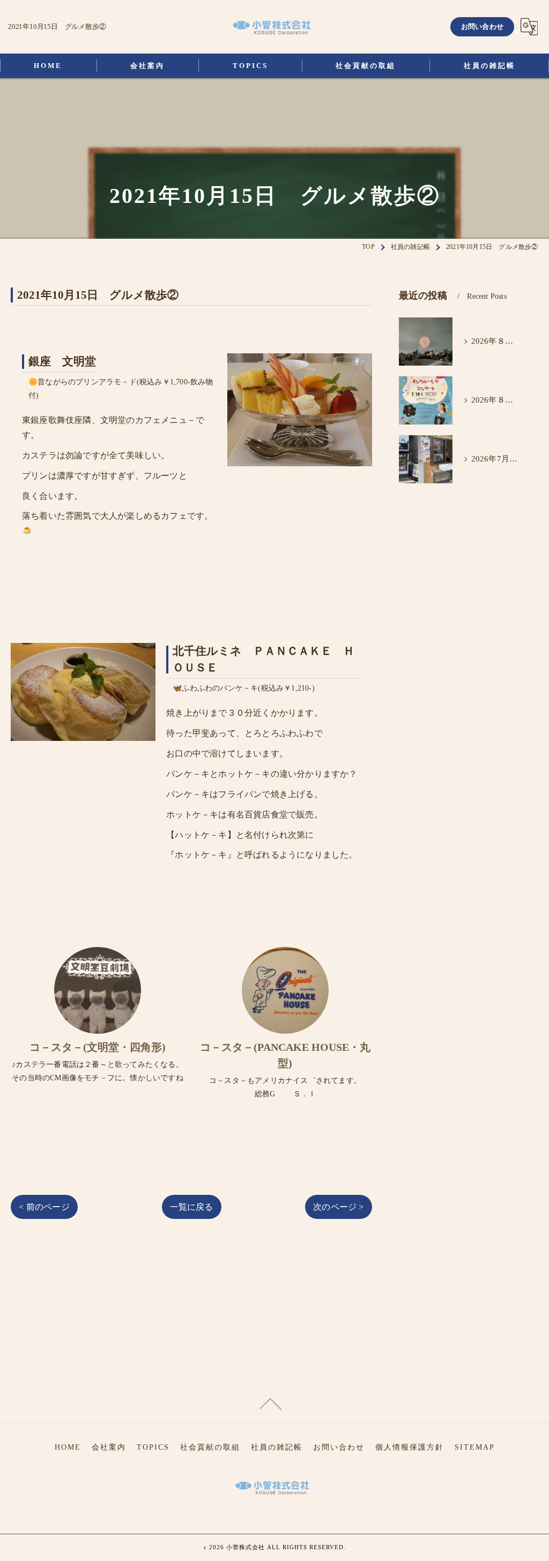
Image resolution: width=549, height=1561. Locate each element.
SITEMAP (475, 1447)
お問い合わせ (482, 26)
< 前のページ (44, 1206)
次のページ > (338, 1206)
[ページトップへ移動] (270, 1403)
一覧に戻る (191, 1206)
